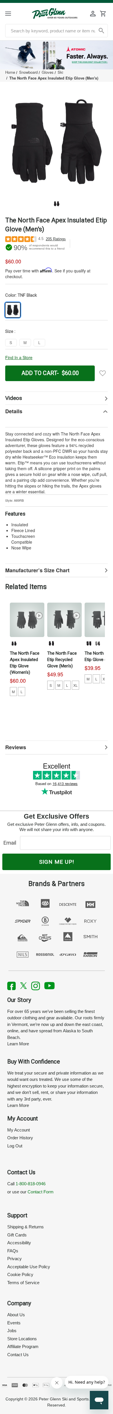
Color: (21, 295)
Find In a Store (18, 357)
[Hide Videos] (56, 398)
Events (14, 1322)
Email (11, 842)
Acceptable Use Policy (28, 1266)
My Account (18, 1129)
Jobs (12, 1330)
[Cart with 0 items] (103, 13)
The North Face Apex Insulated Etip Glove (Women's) (24, 663)
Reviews (15, 747)
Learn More (18, 1043)
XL (75, 685)
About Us (16, 1314)
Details (13, 411)
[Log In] (93, 13)
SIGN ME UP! (56, 862)
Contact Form (41, 1191)
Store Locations (22, 1338)
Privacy (14, 1258)
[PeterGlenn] (54, 13)
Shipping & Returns (25, 1226)
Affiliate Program (23, 1346)
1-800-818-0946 (30, 1183)
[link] (56, 54)
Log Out (14, 1145)
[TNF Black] (51, 643)
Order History (20, 1137)
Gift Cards (17, 1234)
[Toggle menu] (13, 13)
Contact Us (18, 1354)
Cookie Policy (20, 1274)
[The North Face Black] (14, 643)
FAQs (12, 1250)
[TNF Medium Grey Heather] (97, 643)
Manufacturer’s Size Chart (37, 570)
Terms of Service (23, 1282)
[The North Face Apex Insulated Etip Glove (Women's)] (27, 620)
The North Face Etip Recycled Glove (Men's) (62, 660)
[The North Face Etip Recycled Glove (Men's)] (64, 620)
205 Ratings (56, 239)
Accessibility (19, 1242)
